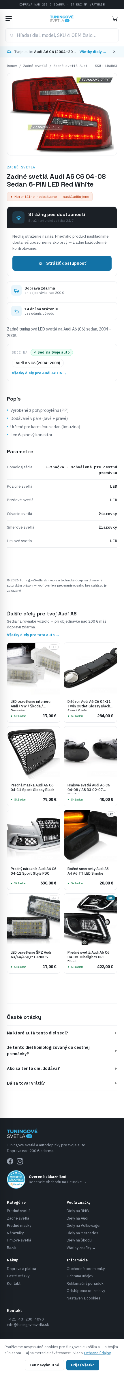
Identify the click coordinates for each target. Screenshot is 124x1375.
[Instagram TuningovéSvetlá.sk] (20, 1161)
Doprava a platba (21, 1268)
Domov (12, 65)
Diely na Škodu (79, 1240)
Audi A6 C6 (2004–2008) (38, 362)
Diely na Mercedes (82, 1233)
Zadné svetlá (35, 65)
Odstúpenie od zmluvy (86, 1290)
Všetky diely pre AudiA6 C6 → (39, 373)
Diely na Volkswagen (84, 1225)
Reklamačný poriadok (85, 1283)
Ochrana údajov (80, 1275)
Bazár (12, 1247)
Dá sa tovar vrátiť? (62, 1083)
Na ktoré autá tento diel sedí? (62, 1033)
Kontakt (13, 1283)
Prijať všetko (83, 1365)
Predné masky (19, 1225)
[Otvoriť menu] (8, 18)
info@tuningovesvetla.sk (28, 1324)
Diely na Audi (77, 1218)
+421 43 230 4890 (25, 1319)
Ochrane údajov (97, 1352)
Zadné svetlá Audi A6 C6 (76, 65)
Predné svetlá (19, 1210)
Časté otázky (18, 1275)
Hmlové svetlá (19, 1240)
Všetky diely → (93, 51)
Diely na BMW (78, 1210)
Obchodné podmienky (86, 1268)
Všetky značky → (81, 1247)
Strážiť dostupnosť (66, 263)
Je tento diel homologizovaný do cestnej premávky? (62, 1050)
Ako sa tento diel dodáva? (62, 1068)
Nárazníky (15, 1233)
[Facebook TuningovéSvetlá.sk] (10, 1161)
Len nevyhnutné (44, 1365)
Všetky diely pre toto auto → (33, 634)
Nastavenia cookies (83, 1298)
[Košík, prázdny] (114, 18)
